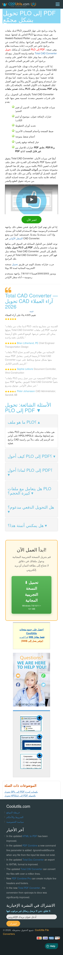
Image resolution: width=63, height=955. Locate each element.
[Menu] (57, 4)
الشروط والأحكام (14, 817)
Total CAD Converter (46, 53)
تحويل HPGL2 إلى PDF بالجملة (20, 795)
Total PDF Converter (29, 887)
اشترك (13, 923)
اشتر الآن (31, 219)
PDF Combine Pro (22, 878)
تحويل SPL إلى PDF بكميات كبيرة (21, 791)
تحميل (15, 264)
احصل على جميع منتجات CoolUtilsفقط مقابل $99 (32, 633)
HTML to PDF (30, 836)
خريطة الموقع (13, 812)
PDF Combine (30, 845)
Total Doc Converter (34, 859)
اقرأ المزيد (23, 637)
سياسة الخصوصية (15, 821)
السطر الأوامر (16, 238)
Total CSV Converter (31, 869)
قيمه (31, 311)
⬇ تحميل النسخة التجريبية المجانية (31, 595)
